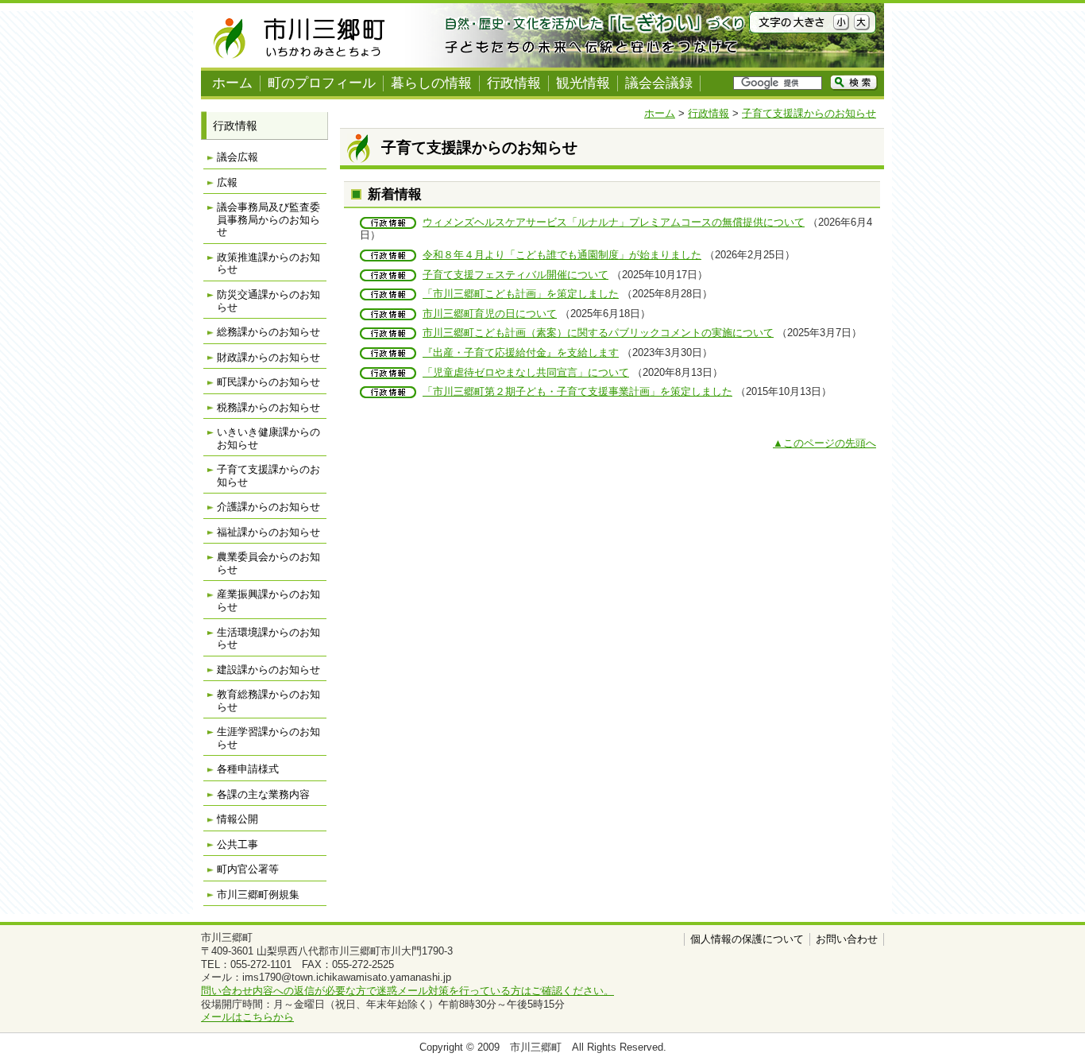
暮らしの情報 (431, 83)
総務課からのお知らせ (268, 332)
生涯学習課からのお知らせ (268, 738)
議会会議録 (659, 83)
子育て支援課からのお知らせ (809, 113)
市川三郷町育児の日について (490, 313)
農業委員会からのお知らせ (268, 563)
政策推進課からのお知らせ (268, 263)
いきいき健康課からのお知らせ (268, 438)
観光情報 (583, 83)
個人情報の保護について (747, 939)
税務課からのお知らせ (268, 407)
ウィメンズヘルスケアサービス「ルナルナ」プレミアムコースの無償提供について (614, 222)
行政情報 (514, 83)
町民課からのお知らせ (268, 382)
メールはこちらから (247, 1017)
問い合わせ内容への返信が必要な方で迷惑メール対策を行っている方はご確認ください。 (407, 991)
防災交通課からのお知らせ (268, 300)
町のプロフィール (322, 83)
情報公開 (237, 819)
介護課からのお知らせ (268, 507)
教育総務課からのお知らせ (268, 700)
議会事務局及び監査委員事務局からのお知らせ (268, 219)
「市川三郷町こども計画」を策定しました (521, 294)
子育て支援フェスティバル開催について (515, 275)
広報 (227, 182)
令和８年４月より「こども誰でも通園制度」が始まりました (562, 255)
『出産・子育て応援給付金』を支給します (521, 352)
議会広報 (237, 157)
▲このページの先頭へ (824, 443)
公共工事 (237, 844)
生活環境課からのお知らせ (268, 638)
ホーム (232, 83)
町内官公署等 (248, 869)
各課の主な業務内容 (263, 794)
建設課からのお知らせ (268, 670)
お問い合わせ (847, 939)
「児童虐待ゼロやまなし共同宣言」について (526, 372)
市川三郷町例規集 (258, 894)
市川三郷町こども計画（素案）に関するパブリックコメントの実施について (598, 333)
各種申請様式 (248, 769)
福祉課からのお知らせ (268, 532)
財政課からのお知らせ (268, 357)
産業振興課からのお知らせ (268, 600)
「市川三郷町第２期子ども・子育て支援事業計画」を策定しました (577, 391)
